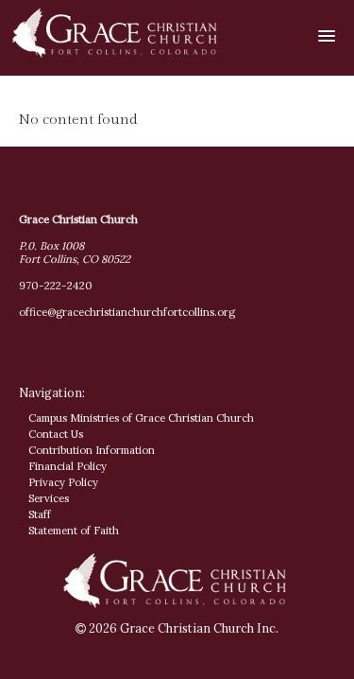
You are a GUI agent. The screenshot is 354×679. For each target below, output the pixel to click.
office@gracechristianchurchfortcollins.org (127, 312)
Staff (39, 514)
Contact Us (55, 434)
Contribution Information (91, 450)
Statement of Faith (73, 530)
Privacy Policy (63, 482)
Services (48, 498)
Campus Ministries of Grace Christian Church (141, 418)
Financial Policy (67, 466)
